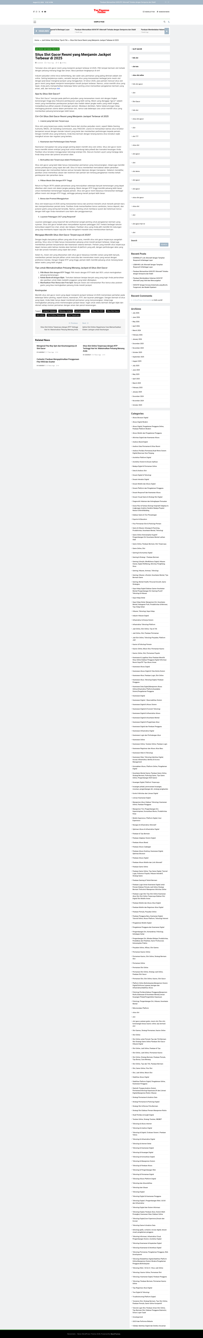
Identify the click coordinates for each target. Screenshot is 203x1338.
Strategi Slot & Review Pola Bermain (145, 1106)
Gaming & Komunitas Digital (142, 553)
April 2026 (136, 326)
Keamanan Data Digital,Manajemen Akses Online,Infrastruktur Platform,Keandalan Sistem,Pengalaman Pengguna (147, 689)
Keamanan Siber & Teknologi (143, 753)
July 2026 (136, 313)
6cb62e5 (40, 63)
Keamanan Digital (139, 696)
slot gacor (136, 154)
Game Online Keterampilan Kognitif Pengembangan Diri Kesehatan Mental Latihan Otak (149, 537)
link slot (135, 110)
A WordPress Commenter (142, 300)
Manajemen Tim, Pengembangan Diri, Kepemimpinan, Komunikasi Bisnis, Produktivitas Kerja (150, 811)
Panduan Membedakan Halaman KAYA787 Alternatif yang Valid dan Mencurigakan (127, 2)
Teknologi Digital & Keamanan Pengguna (147, 1196)
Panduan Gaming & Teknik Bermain (145, 880)
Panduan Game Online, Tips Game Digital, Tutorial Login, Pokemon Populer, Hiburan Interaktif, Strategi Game (150, 873)
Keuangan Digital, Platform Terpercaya (146, 782)
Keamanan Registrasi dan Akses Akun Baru (148, 748)
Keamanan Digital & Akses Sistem (145, 704)
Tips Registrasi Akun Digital (142, 1288)
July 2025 (136, 366)
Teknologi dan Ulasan (140, 1187)
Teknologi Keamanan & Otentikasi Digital (147, 1248)
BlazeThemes (115, 1334)
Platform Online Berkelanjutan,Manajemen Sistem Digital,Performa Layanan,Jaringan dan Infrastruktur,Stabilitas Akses (150, 985)
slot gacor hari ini (139, 224)
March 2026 (137, 330)
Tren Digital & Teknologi (141, 1292)
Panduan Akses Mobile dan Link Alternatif (147, 862)
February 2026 (137, 335)
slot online (40, 315)
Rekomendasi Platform (141, 1008)
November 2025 (138, 348)
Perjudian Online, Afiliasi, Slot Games (146, 948)
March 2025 (137, 383)
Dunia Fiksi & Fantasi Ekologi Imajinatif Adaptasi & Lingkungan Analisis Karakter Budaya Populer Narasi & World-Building (150, 508)
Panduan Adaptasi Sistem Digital (144, 838)
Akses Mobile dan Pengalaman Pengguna (147, 433)
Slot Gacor (136, 101)
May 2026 (136, 322)
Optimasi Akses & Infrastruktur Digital (146, 829)
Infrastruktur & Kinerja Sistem (143, 620)
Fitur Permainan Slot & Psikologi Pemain (147, 524)
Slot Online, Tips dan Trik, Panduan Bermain (148, 1064)
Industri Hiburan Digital (141, 616)
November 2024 (138, 401)
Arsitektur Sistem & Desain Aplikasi (145, 462)
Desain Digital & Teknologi (142, 475)
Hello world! (158, 300)
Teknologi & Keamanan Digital (143, 1148)
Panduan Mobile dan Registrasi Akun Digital (148, 907)
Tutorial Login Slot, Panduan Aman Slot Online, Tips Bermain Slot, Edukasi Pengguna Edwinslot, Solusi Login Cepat (150, 1310)
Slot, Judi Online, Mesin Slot (142, 1073)
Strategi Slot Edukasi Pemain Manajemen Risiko (150, 1110)
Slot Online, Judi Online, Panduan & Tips (146, 1048)
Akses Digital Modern (140, 422)
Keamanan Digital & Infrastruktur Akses (146, 713)
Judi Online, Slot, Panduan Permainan (146, 633)
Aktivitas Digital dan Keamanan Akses (146, 438)
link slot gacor (138, 84)
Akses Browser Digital (140, 418)
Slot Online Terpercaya (56, 315)
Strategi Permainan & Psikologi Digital (146, 1102)
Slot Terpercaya (74, 315)
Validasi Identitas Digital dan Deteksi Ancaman (149, 1326)
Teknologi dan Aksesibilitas (142, 1183)
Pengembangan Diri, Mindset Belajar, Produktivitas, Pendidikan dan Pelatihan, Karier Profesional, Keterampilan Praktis (150, 941)
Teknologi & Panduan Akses (142, 1166)
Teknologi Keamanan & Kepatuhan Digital (147, 1243)
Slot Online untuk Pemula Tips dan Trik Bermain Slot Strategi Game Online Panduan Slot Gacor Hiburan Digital (149, 1041)
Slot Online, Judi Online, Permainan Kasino (147, 1053)
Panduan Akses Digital (140, 858)
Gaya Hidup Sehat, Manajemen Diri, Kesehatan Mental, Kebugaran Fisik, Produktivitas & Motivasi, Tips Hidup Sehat (150, 604)
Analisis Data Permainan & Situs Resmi (146, 446)
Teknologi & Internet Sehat (142, 1144)
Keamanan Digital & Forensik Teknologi (146, 709)
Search (134, 240)
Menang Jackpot (65, 311)
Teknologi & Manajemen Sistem (144, 1161)
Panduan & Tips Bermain (141, 834)
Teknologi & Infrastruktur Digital (144, 1139)
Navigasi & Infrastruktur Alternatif (144, 825)
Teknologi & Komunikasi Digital (144, 1157)
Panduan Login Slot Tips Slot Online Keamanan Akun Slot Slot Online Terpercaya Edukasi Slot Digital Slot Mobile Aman (149, 896)
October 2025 (137, 352)
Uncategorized (138, 1317)
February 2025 (137, 387)
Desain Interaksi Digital (141, 479)
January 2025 (137, 392)
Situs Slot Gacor (113, 311)
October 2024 (137, 405)
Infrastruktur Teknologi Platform (144, 624)
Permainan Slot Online (140, 967)
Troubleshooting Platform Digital (144, 1297)
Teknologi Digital (139, 1192)
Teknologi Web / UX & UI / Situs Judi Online (148, 1268)
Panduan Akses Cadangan (142, 847)
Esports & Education (140, 519)
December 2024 (138, 396)
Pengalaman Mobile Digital (142, 923)
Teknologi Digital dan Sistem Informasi (146, 1207)
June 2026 (136, 317)
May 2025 (136, 374)
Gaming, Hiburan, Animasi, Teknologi (145, 571)
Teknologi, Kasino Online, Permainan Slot (147, 1272)
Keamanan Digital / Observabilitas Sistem (147, 700)
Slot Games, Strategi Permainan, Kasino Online (149, 1030)
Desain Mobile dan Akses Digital (144, 484)
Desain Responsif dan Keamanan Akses (147, 493)
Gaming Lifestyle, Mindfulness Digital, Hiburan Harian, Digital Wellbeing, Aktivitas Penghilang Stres (149, 564)
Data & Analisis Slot (140, 471)
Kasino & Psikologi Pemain (142, 644)
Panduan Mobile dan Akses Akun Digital (147, 903)
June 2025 (136, 370)
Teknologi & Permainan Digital (143, 1174)
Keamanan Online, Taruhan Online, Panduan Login (150, 744)
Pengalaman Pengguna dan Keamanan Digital (148, 927)
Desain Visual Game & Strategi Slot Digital (147, 497)
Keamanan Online (139, 740)
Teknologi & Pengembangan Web (144, 1170)
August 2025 (137, 361)
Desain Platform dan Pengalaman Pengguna (148, 488)
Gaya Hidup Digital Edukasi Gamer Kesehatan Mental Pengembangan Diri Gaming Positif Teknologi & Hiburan (149, 591)
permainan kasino (82, 311)
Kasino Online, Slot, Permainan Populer (146, 653)
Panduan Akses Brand (140, 842)
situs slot (136, 145)
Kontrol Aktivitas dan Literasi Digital (145, 793)
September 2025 (138, 357)
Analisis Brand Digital (140, 442)
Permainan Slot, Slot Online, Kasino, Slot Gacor (149, 979)
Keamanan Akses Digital (141, 667)
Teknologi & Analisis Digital (142, 1128)
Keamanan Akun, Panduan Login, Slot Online (148, 675)
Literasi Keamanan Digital (142, 798)
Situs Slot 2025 (98, 311)
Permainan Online (139, 963)
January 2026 (137, 339)
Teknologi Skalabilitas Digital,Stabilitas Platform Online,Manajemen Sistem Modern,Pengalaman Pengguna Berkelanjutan (150, 1261)
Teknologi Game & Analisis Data (144, 1225)
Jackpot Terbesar (49, 311)
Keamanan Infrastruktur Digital (143, 731)
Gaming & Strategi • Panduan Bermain (146, 557)
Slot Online (136, 1035)
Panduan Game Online (140, 867)
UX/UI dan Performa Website (143, 1321)
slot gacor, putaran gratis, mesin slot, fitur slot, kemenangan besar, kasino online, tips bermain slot (149, 1023)
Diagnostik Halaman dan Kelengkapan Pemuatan (150, 501)
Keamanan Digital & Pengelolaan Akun (146, 722)
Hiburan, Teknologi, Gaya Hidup (144, 611)
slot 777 (135, 136)
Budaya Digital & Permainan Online (145, 466)
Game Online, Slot (139, 548)
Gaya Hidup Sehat (139, 598)
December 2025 (138, 344)
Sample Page (99, 22)
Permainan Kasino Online (141, 952)
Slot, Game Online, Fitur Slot (142, 1068)
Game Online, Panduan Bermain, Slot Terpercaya (149, 544)
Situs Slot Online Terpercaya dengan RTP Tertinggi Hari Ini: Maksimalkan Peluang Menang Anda (103, 348)
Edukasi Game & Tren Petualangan (145, 515)
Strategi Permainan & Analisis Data (145, 1097)
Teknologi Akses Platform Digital (144, 1179)
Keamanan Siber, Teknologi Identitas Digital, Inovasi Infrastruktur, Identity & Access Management (148, 759)
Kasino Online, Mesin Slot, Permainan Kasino (148, 649)
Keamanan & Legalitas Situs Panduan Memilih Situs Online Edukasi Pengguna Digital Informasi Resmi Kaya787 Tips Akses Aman (150, 660)
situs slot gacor (138, 119)
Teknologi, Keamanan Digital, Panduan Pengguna (150, 1277)
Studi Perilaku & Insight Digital (143, 1115)
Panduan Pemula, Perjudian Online (144, 912)
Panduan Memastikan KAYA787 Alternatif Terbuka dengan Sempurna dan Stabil (59, 30)
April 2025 (136, 379)
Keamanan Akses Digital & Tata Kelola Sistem (149, 671)
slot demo (136, 171)
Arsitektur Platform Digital (142, 457)
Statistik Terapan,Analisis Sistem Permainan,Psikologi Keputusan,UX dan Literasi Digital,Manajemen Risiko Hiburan (149, 1090)
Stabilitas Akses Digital (141, 1077)
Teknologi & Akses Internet (142, 1124)
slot (58, 88)
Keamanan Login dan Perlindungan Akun (147, 735)
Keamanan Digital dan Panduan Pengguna (147, 726)
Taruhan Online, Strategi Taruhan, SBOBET (147, 1119)
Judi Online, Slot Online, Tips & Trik (47, 49)
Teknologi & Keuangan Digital (143, 1152)
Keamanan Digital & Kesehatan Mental (146, 718)
